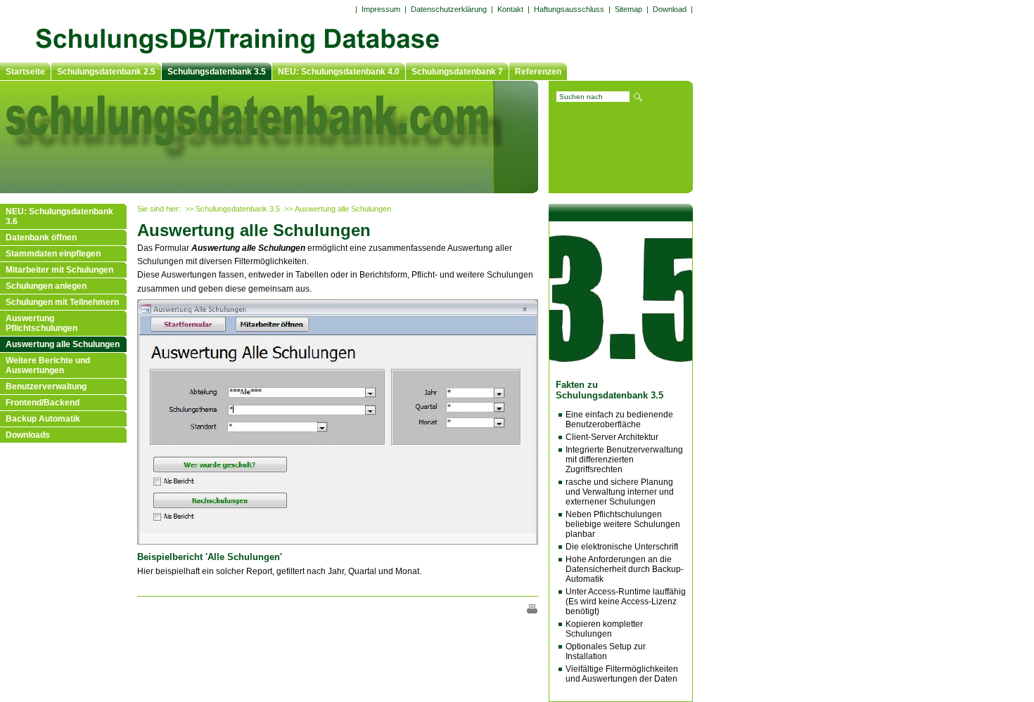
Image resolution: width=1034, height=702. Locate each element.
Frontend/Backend (42, 403)
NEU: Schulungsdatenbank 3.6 (59, 216)
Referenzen (538, 72)
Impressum (381, 9)
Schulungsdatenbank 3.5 (216, 72)
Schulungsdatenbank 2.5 (106, 72)
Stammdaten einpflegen (53, 254)
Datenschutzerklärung (449, 9)
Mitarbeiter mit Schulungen (59, 270)
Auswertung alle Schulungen (63, 344)
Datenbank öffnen (41, 237)
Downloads (28, 435)
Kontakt (510, 9)
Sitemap (628, 9)
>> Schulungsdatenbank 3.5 (232, 208)
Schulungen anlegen (46, 286)
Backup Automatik (43, 419)
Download (670, 9)
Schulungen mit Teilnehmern (62, 302)
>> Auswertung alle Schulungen (337, 208)
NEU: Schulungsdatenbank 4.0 (339, 72)
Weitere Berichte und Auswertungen (48, 365)
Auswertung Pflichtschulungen (41, 323)
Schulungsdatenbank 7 (457, 72)
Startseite (25, 72)
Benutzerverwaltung (46, 386)
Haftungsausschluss (569, 9)
